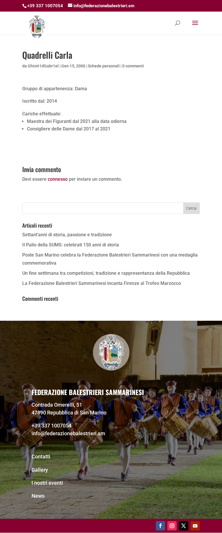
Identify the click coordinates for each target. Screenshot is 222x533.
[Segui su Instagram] (172, 525)
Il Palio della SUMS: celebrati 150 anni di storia (70, 245)
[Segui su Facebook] (160, 525)
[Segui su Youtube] (195, 525)
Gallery (40, 470)
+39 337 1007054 (51, 426)
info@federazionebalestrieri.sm (68, 433)
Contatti (41, 456)
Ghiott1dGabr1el (43, 66)
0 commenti (133, 66)
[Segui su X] (183, 525)
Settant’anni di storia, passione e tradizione (67, 234)
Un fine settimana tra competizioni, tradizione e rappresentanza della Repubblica (106, 273)
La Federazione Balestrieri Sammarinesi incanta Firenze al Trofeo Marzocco (101, 283)
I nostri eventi (47, 483)
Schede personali (104, 66)
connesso (58, 179)
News (38, 496)
